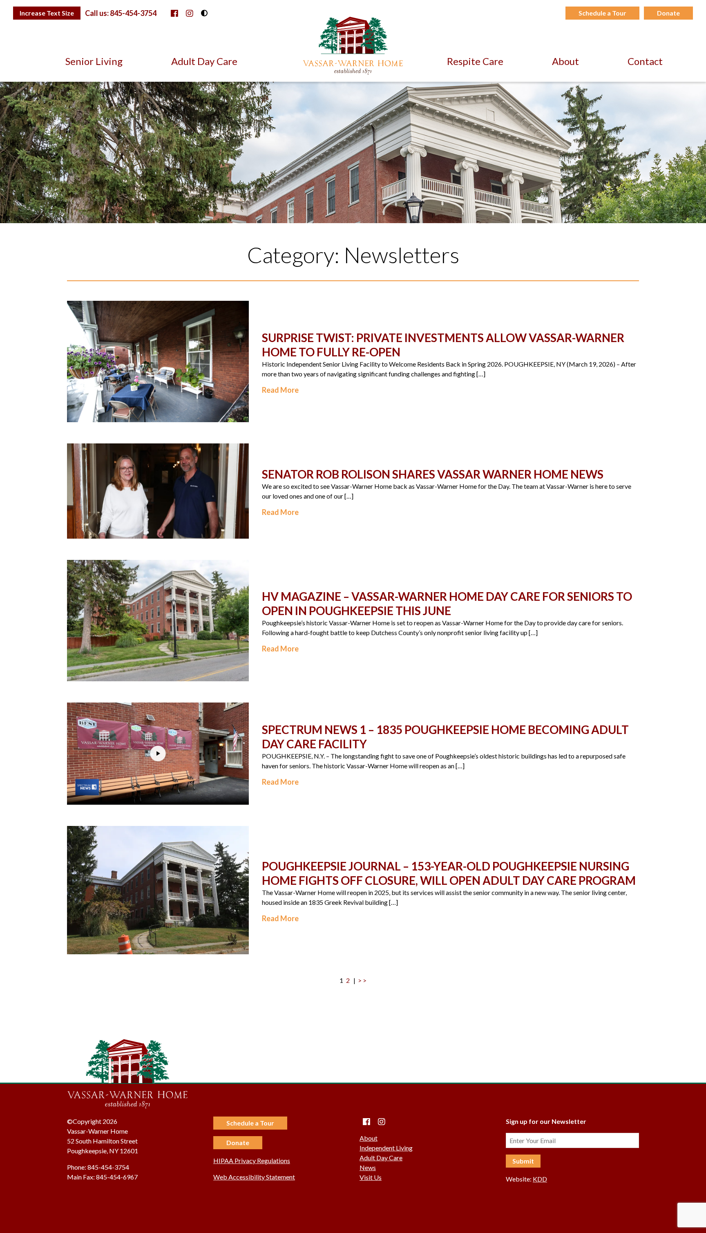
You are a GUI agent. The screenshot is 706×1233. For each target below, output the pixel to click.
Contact (645, 61)
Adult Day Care (204, 61)
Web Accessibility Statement (254, 1177)
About (565, 61)
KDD (540, 1179)
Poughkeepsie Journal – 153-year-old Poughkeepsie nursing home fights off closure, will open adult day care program (449, 873)
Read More (280, 389)
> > (362, 980)
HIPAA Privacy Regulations (251, 1160)
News (368, 1167)
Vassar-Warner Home (353, 45)
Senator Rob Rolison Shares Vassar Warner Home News (432, 474)
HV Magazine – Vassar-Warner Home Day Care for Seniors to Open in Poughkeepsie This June (447, 603)
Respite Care (475, 61)
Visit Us (371, 1177)
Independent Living (386, 1148)
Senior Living (94, 61)
